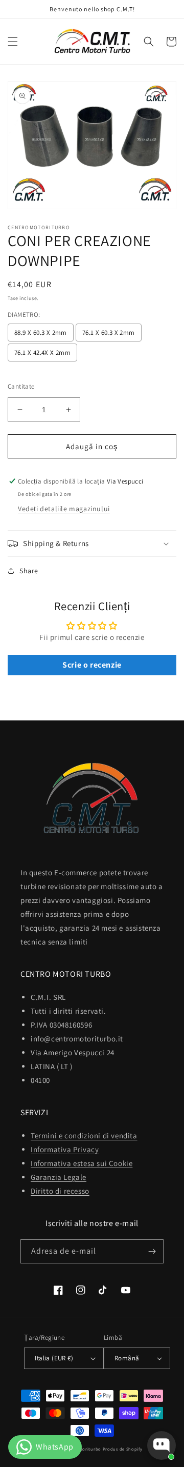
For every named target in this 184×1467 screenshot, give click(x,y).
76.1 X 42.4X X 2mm (42, 352)
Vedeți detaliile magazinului (64, 508)
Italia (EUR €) (54, 1358)
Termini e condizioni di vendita (84, 1135)
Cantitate (21, 386)
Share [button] (28, 570)
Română (126, 1358)
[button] (13, 41)
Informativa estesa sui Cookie (81, 1163)
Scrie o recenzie (92, 664)
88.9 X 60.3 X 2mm (40, 332)
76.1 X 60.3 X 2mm (108, 332)
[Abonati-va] (152, 1251)
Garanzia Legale (58, 1177)
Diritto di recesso (60, 1191)
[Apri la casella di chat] (161, 1445)
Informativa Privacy (65, 1149)
